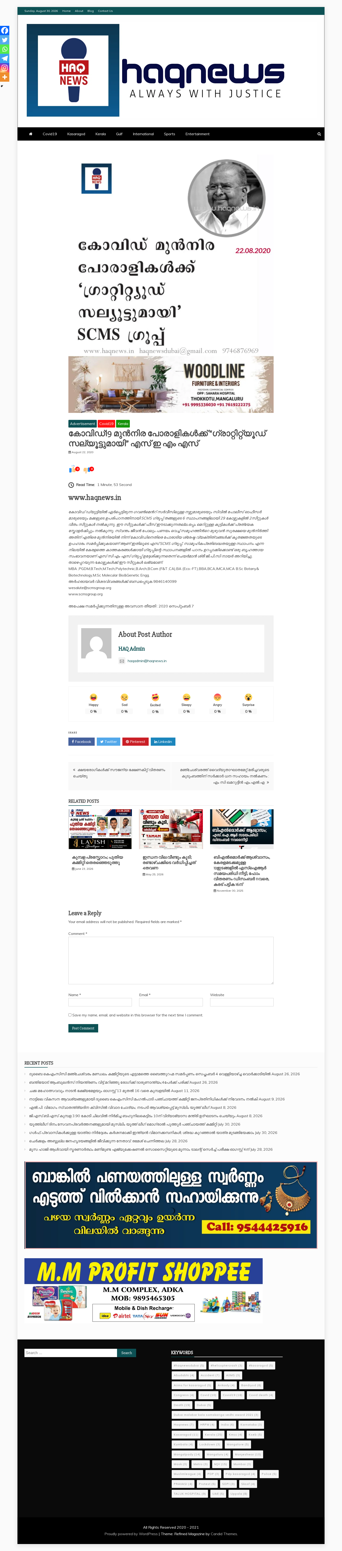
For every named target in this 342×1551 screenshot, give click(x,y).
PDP (213, 1474)
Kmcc (235, 1434)
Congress (184, 1395)
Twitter (110, 741)
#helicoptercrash (226, 1365)
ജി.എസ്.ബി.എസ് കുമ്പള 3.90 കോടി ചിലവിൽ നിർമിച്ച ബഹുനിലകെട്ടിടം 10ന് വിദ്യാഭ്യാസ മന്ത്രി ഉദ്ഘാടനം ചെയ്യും (132, 1115)
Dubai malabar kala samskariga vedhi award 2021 (216, 1414)
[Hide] (2, 86)
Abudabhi (184, 1375)
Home (66, 11)
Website (217, 994)
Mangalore (238, 1444)
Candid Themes (224, 1533)
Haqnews (184, 1424)
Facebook (82, 741)
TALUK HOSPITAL (190, 1493)
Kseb (255, 1434)
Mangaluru (217, 1454)
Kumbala (183, 1444)
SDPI (228, 1484)
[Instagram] (4, 67)
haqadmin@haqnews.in (147, 660)
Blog (90, 11)
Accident (210, 1375)
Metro (201, 1464)
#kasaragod (261, 1365)
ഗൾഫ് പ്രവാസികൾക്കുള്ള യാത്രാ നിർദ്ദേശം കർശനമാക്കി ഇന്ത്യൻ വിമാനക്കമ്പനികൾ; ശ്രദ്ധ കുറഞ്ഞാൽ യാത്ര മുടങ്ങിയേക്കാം (141, 1132)
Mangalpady (187, 1454)
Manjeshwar (248, 1454)
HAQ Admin (131, 648)
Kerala (100, 133)
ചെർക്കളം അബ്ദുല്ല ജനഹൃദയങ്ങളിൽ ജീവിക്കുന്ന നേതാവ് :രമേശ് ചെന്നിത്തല (96, 1141)
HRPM (207, 1424)
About (79, 11)
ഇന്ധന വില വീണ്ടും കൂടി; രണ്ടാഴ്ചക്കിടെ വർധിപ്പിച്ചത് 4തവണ (169, 863)
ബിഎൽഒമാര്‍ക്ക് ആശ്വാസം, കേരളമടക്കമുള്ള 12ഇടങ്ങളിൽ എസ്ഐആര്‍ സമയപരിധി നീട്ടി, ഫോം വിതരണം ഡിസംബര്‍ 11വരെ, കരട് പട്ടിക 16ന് (242, 871)
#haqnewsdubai (189, 1365)
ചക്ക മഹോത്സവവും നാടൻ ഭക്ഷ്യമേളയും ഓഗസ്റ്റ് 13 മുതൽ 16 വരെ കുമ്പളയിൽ (99, 1090)
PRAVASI (183, 1484)
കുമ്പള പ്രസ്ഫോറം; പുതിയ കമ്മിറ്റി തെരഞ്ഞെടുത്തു (97, 860)
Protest (207, 1484)
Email (145, 994)
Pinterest (137, 741)
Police (269, 1474)
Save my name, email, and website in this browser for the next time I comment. (137, 1015)
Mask (180, 1464)
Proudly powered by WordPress (131, 1533)
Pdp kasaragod (240, 1474)
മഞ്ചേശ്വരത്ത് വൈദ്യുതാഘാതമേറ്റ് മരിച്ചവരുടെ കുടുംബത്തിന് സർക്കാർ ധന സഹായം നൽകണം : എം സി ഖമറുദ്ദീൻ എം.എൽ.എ (224, 776)
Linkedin (164, 741)
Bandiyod (251, 1385)
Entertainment (197, 133)
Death (182, 1405)
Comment (77, 933)
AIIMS (233, 1375)
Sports (169, 133)
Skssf (248, 1484)
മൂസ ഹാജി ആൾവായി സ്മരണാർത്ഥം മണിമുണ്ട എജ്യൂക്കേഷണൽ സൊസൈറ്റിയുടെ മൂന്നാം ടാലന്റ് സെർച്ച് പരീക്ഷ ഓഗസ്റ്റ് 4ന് (139, 1149)
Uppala (239, 1493)
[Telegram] (4, 58)
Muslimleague (187, 1474)
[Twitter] (4, 39)
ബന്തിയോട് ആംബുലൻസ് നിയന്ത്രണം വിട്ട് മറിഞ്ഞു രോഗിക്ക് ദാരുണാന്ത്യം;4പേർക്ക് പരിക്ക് (108, 1082)
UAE (218, 1493)
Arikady (226, 1385)
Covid (208, 1395)
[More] (4, 77)
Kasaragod (76, 133)
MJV (220, 1464)
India (227, 1424)
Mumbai (242, 1464)
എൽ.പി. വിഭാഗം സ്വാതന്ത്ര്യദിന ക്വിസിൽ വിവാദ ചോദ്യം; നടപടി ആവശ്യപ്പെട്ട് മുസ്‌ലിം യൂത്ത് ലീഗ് (119, 1107)
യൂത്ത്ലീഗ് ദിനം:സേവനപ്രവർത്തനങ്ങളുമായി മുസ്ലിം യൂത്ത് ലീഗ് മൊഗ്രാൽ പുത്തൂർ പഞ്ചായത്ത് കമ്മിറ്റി (123, 1124)
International (143, 133)
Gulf (119, 133)
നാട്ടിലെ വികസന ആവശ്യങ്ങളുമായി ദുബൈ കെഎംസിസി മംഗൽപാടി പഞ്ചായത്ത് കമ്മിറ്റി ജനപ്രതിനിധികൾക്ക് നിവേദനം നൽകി (143, 1099)
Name (74, 994)
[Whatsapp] (4, 49)
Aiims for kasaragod (192, 1385)
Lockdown (209, 1444)
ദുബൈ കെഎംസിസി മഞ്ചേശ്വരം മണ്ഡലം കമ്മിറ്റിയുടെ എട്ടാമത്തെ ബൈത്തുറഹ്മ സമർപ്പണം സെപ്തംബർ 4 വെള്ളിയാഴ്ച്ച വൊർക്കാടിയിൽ (150, 1074)
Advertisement (82, 423)
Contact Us (105, 11)
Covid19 (50, 133)
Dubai (204, 1405)
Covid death (261, 1395)
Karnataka (251, 1424)
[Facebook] (4, 30)
